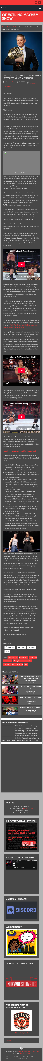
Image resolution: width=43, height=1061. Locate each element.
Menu (3, 8)
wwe (26, 664)
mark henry (8, 661)
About (8, 1056)
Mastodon (9, 1041)
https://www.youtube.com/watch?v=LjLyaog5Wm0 (19, 451)
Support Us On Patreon (23, 1056)
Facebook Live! (28, 808)
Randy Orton (18, 661)
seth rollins (27, 661)
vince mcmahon (17, 664)
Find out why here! (21, 1033)
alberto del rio (12, 657)
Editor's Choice (12, 27)
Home (4, 27)
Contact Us (23, 1059)
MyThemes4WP (25, 1054)
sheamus (7, 664)
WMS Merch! (11, 1059)
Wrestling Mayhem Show (20, 16)
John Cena (33, 657)
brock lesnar (23, 657)
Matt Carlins (12, 82)
